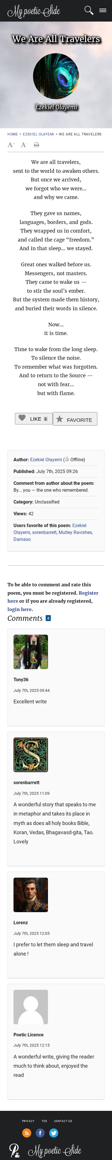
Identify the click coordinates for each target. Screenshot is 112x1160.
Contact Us (63, 1121)
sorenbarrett (44, 532)
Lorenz (20, 922)
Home (12, 134)
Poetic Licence (28, 1035)
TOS (44, 1121)
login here (19, 609)
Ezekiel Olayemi (38, 134)
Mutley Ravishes (75, 532)
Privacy (28, 1121)
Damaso (22, 539)
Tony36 (20, 679)
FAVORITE (78, 420)
